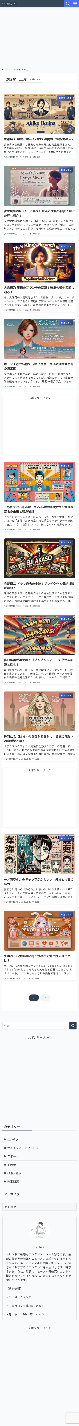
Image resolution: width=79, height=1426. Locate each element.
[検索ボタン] (68, 3)
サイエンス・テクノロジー (24, 1148)
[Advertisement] (39, 36)
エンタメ (13, 1139)
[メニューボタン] (75, 3)
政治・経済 (14, 1173)
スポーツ (13, 1156)
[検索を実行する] (73, 1025)
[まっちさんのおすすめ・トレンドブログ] (9, 3)
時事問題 (13, 1181)
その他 (11, 1165)
